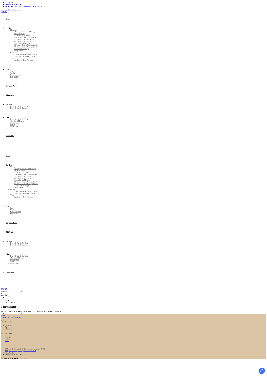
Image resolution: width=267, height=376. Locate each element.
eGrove (22, 358)
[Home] (4, 12)
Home (7, 300)
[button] (262, 371)
